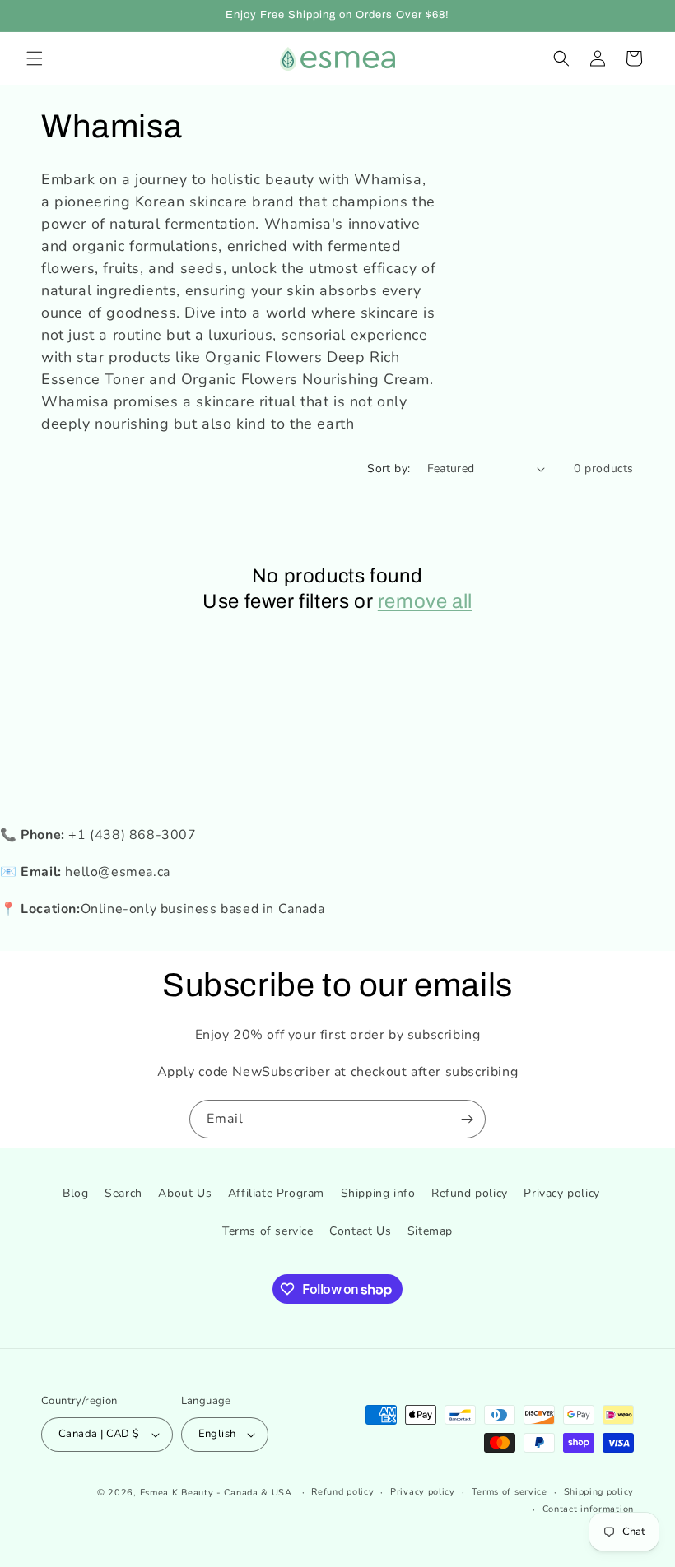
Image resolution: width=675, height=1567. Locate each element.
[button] (34, 58)
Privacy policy (561, 1193)
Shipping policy (599, 1492)
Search (123, 1193)
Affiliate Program (276, 1193)
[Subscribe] (467, 1119)
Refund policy (469, 1193)
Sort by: (388, 468)
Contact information (588, 1509)
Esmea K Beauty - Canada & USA (216, 1492)
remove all (425, 601)
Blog (75, 1193)
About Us (185, 1193)
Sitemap (430, 1231)
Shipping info (378, 1193)
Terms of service (268, 1231)
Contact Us (360, 1231)
